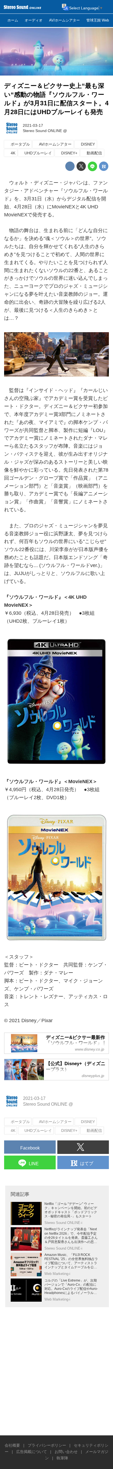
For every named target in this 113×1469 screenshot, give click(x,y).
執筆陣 (62, 1458)
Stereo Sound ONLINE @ (45, 130)
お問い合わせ (66, 1451)
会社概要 (12, 1445)
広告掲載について (31, 1451)
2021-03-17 (33, 125)
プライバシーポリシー (47, 1445)
